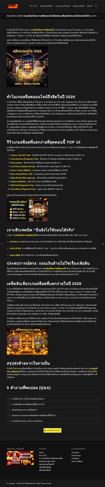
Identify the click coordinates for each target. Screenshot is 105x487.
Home (41, 452)
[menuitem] (33, 6)
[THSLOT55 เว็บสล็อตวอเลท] (13, 6)
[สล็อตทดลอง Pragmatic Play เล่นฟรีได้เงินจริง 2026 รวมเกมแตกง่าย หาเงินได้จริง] (2, 243)
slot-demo (75, 452)
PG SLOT (43, 455)
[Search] (96, 6)
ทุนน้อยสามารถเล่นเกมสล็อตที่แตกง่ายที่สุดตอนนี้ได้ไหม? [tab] (34, 415)
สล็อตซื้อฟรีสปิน (45, 467)
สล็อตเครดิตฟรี (45, 470)
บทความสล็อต (76, 461)
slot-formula (76, 455)
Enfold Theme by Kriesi (43, 483)
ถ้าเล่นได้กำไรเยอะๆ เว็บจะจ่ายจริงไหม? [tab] (27, 421)
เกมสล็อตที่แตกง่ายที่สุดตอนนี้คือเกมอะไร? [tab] (28, 404)
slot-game (75, 458)
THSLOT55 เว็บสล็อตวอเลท (25, 483)
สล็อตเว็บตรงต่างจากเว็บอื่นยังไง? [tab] (24, 410)
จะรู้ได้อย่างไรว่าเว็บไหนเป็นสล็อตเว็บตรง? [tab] (28, 399)
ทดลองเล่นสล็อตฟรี (46, 464)
